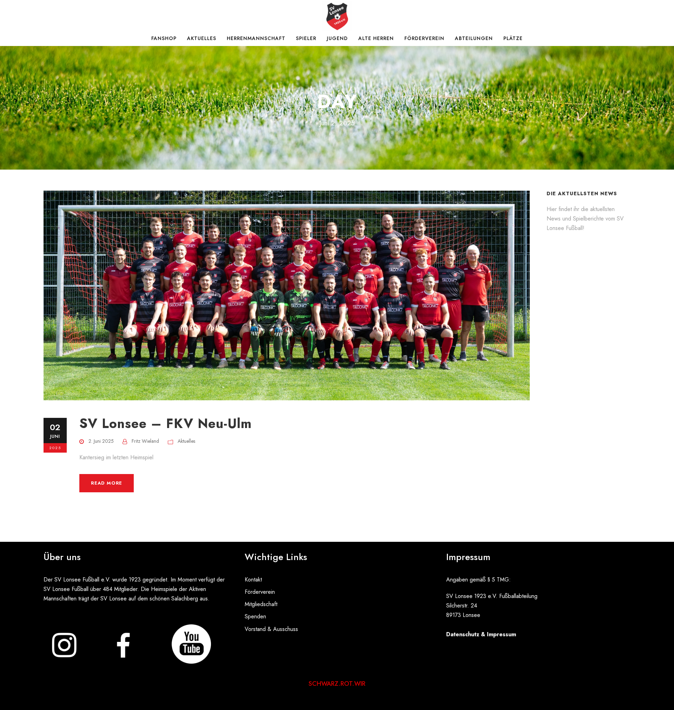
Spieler (306, 38)
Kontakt (253, 580)
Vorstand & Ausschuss (271, 629)
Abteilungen (474, 38)
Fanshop (164, 38)
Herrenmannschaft (256, 38)
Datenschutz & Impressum (481, 634)
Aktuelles (201, 38)
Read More (106, 483)
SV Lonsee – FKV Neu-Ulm (165, 423)
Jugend (337, 38)
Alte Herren (376, 38)
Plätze (513, 38)
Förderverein (424, 38)
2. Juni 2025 (101, 441)
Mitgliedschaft (261, 604)
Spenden (255, 616)
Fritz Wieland (145, 441)
